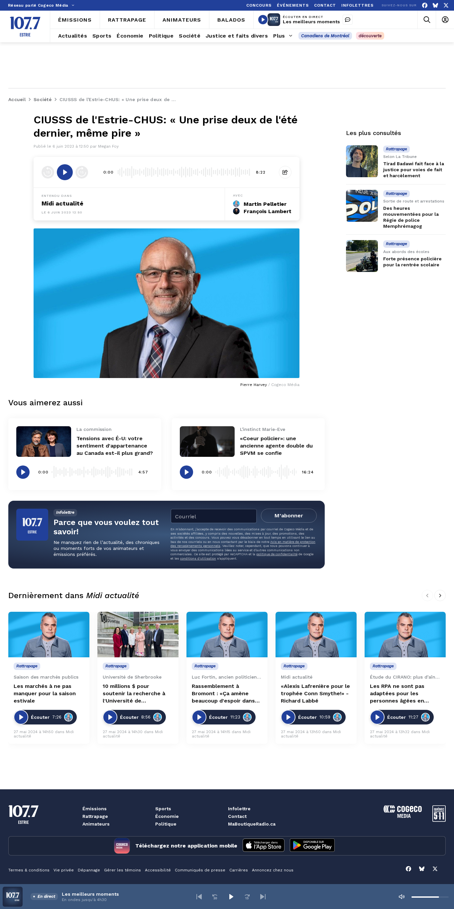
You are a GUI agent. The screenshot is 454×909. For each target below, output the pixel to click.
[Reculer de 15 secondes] (48, 172)
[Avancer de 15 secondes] (81, 172)
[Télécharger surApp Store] (263, 846)
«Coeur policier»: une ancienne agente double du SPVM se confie (276, 445)
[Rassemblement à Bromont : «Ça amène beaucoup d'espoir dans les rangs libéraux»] (227, 634)
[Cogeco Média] (403, 816)
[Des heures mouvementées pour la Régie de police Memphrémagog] (362, 206)
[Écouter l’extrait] (65, 172)
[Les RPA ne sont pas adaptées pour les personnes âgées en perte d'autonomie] (405, 634)
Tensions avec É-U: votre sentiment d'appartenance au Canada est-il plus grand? (114, 445)
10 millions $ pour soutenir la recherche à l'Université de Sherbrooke (134, 694)
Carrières (238, 870)
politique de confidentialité (276, 554)
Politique (165, 824)
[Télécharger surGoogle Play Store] (312, 846)
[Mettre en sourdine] (401, 896)
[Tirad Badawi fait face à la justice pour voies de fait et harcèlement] (362, 161)
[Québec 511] (439, 820)
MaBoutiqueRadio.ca (252, 824)
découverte (370, 35)
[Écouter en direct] (263, 19)
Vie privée (64, 870)
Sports (163, 808)
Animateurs (96, 824)
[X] (446, 5)
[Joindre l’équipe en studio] (348, 20)
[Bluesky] (435, 5)
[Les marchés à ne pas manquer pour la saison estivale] (48, 634)
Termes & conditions (29, 870)
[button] (199, 896)
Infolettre (239, 808)
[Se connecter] (445, 20)
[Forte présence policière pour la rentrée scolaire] (362, 256)
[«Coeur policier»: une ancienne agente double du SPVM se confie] (207, 441)
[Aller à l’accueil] (25, 27)
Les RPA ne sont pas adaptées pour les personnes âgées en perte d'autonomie (397, 694)
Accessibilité (158, 870)
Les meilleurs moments (311, 21)
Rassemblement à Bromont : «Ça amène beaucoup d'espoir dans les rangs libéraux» (223, 694)
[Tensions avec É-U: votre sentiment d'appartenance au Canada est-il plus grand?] (43, 441)
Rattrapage (95, 816)
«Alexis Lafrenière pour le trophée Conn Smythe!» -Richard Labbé (315, 693)
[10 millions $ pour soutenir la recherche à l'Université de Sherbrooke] (137, 634)
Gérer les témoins (122, 870)
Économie (167, 816)
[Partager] (285, 172)
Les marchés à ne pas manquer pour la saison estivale (45, 693)
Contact (237, 816)
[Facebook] (424, 5)
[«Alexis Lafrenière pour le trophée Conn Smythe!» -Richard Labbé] (316, 634)
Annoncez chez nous (272, 870)
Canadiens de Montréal (325, 35)
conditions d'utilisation (198, 558)
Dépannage (89, 870)
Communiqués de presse (200, 870)
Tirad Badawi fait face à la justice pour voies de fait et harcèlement (413, 169)
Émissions (94, 808)
